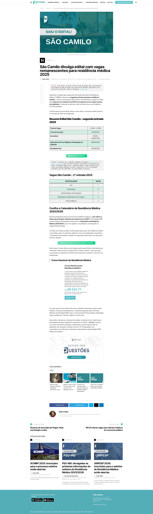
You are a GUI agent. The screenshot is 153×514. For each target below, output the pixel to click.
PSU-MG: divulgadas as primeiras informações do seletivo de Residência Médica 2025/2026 (76, 468)
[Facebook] (109, 511)
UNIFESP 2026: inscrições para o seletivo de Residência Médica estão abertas (108, 468)
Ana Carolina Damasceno (71, 476)
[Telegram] (119, 511)
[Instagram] (114, 511)
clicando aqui (83, 89)
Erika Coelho (45, 79)
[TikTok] (121, 511)
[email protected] (101, 504)
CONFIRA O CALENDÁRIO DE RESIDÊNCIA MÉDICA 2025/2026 (76, 243)
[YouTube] (116, 511)
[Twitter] (111, 511)
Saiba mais (70, 298)
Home (41, 8)
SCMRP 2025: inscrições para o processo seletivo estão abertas (44, 466)
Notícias (48, 8)
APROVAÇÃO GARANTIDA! (124, 2)
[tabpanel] (76, 282)
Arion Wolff (36, 473)
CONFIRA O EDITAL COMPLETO (76, 155)
